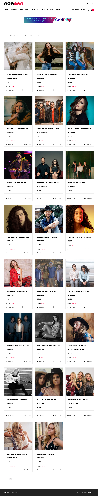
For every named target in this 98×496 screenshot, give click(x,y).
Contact (75, 10)
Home (6, 10)
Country (14, 10)
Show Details (27, 90)
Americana (35, 10)
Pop (21, 10)
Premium (59, 10)
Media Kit (6, 492)
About (67, 10)
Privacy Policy (14, 492)
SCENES (12, 86)
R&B (43, 10)
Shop (83, 10)
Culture (50, 10)
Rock (27, 10)
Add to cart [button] (10, 90)
